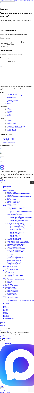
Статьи (9, 112)
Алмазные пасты (11, 272)
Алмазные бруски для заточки (15, 250)
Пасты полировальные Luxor (15, 273)
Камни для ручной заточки (14, 259)
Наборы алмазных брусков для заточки (21, 210)
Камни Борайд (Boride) (13, 230)
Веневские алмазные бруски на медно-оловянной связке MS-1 (21, 218)
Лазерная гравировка (12, 297)
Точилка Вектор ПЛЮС (13, 201)
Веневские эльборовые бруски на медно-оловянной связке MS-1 (21, 225)
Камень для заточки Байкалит (15, 257)
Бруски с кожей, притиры (14, 260)
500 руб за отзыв (11, 123)
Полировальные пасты (13, 100)
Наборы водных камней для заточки (20, 213)
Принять (2, 337)
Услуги (9, 103)
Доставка (9, 109)
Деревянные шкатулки (13, 268)
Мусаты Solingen (11, 293)
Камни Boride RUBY (16, 238)
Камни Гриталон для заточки (15, 256)
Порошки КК (13, 265)
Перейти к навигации (6, 0)
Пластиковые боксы (12, 269)
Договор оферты (11, 129)
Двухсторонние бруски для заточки (17, 262)
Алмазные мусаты (12, 288)
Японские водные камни (14, 239)
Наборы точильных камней (14, 208)
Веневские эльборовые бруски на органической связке (19, 228)
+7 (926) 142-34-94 (8, 138)
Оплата (9, 115)
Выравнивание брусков (13, 263)
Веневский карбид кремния (14, 214)
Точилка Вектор (11, 199)
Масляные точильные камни (15, 245)
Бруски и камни (11, 97)
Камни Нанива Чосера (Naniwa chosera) (18, 241)
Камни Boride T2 (14, 236)
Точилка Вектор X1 (12, 192)
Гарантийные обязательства (14, 127)
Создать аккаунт (4, 331)
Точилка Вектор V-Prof (13, 202)
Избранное (10, 124)
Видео (8, 108)
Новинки (9, 120)
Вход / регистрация (8, 318)
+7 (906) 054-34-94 (8, 140)
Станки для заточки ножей (14, 96)
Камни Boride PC (15, 233)
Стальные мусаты (12, 294)
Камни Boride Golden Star (17, 232)
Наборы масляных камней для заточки (21, 211)
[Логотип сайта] (7, 6)
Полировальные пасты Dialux (15, 275)
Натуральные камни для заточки (16, 244)
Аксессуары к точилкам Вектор (15, 279)
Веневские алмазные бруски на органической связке (19, 221)
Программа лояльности (13, 121)
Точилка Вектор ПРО (13, 204)
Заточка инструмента (13, 299)
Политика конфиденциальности (16, 126)
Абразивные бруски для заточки (16, 248)
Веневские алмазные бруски (15, 216)
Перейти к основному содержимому (23, 0)
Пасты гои (10, 276)
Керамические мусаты (13, 291)
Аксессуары (10, 99)
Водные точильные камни (14, 247)
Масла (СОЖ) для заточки (14, 102)
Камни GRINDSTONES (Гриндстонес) (17, 207)
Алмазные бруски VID (16, 251)
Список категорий (12, 94)
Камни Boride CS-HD (16, 235)
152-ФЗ (3, 335)
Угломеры (9, 281)
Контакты (9, 111)
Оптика (9, 282)
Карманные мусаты (12, 290)
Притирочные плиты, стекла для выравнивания (20, 300)
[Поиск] (32, 182)
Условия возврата (11, 130)
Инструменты (10, 284)
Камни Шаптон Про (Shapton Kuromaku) (18, 242)
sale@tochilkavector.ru (9, 142)
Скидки (9, 114)
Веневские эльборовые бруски (15, 223)
